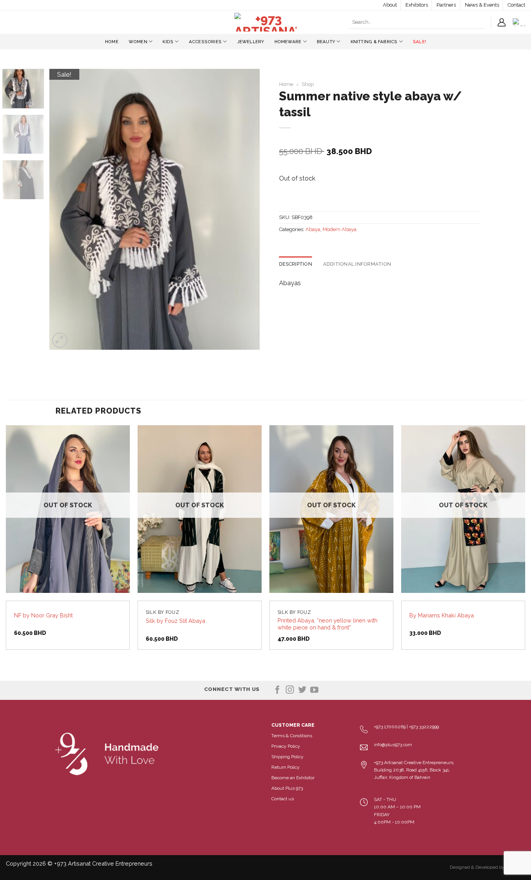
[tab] (295, 264)
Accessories (205, 41)
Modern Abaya (339, 229)
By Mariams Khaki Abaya (441, 615)
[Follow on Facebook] (277, 690)
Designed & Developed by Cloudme (487, 867)
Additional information (357, 264)
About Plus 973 (287, 788)
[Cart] (519, 22)
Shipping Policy (287, 756)
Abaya (313, 229)
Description (295, 264)
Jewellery (250, 41)
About (390, 5)
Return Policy (285, 767)
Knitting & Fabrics (374, 41)
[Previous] (63, 209)
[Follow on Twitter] (302, 690)
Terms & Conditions (291, 735)
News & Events (482, 5)
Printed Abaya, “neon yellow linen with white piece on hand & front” (327, 624)
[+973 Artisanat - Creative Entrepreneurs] (265, 22)
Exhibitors (416, 5)
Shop (308, 84)
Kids (167, 41)
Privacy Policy (285, 746)
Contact (516, 5)
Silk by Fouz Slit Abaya (175, 620)
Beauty (326, 41)
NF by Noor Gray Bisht (43, 615)
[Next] (246, 209)
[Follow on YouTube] (314, 690)
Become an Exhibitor (292, 777)
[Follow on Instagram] (290, 690)
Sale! (419, 41)
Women (138, 41)
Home (112, 41)
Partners (446, 5)
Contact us (282, 798)
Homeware (288, 41)
